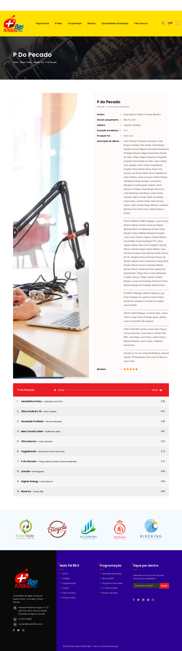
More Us (26, 491)
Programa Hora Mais (112, 583)
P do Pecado (28, 461)
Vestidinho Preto (31, 401)
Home (65, 573)
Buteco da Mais (110, 592)
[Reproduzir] (55, 390)
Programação (75, 23)
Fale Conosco (141, 23)
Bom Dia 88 (107, 578)
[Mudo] (160, 390)
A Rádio (58, 23)
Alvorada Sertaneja (111, 573)
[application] (108, 390)
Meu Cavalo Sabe (32, 431)
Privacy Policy (68, 597)
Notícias (92, 23)
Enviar (164, 585)
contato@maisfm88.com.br (31, 624)
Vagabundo (28, 451)
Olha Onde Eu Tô (31, 411)
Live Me (25, 471)
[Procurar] (163, 23)
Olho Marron (28, 441)
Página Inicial (42, 23)
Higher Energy (29, 481)
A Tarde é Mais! (109, 588)
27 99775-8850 (25, 619)
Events (65, 588)
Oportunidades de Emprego (115, 23)
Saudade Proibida (32, 421)
